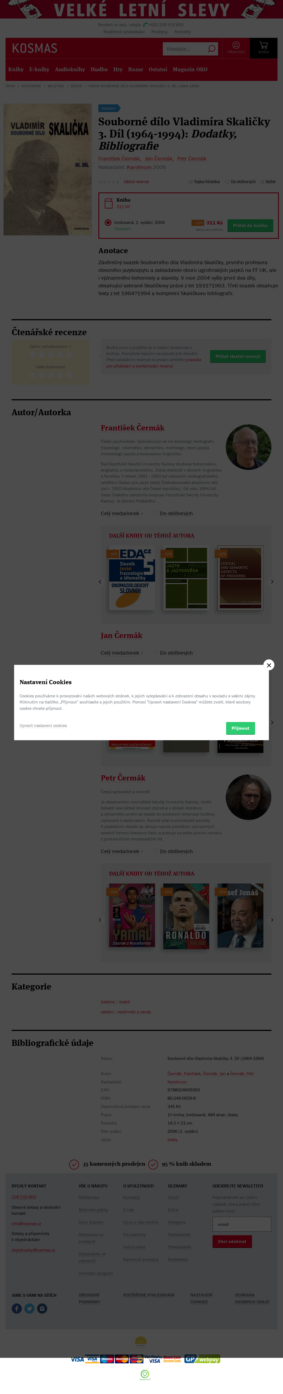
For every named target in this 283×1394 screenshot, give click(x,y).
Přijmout (241, 728)
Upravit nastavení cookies (43, 725)
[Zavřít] (268, 664)
